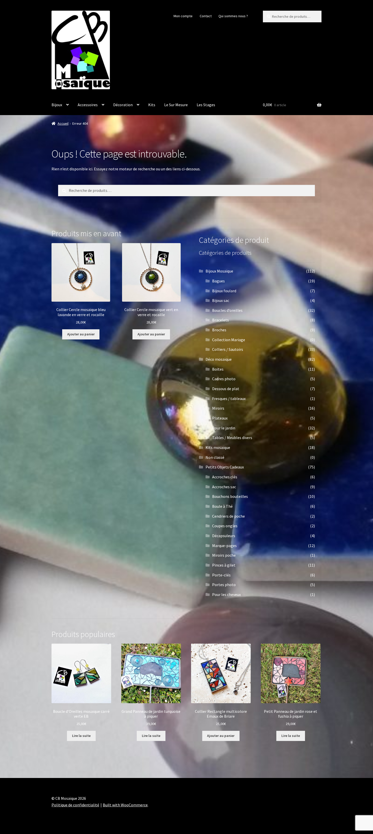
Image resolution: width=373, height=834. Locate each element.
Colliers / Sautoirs (227, 349)
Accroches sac (224, 486)
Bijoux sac (220, 300)
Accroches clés (224, 476)
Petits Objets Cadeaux (225, 466)
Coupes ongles (225, 525)
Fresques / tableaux (229, 398)
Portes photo (224, 584)
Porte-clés (221, 574)
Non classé (215, 457)
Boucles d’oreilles (227, 310)
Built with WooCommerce (125, 804)
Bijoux (57, 104)
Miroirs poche (224, 555)
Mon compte (183, 16)
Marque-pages (224, 545)
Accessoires (88, 104)
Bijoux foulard (224, 290)
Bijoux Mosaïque (219, 271)
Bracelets (220, 319)
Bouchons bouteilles (230, 496)
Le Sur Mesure (176, 104)
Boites (218, 369)
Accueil (63, 123)
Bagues (218, 280)
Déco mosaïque (219, 359)
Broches (219, 329)
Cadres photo (223, 378)
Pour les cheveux (226, 594)
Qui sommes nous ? (233, 16)
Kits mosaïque (218, 447)
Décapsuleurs (223, 535)
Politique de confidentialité (75, 804)
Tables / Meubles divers (232, 437)
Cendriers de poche (228, 516)
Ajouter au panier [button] (81, 334)
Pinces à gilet (223, 565)
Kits (151, 104)
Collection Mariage (228, 339)
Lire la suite (81, 735)
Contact (206, 16)
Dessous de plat (225, 388)
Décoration (123, 104)
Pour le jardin (223, 427)
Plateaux (220, 418)
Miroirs (218, 408)
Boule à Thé (222, 506)
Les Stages (206, 104)
